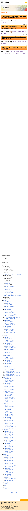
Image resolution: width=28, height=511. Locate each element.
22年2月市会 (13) (7, 288)
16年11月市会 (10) (7, 455)
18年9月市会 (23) (7, 409)
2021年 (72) (5, 300)
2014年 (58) (6, 483)
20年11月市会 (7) (7, 337)
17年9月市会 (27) (7, 435)
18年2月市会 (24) (7, 422)
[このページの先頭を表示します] (24, 500)
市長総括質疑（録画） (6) (10, 292)
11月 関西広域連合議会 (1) (9, 308)
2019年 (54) (5, 377)
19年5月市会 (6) (7, 391)
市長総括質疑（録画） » (21, 53)
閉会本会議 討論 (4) (9, 294)
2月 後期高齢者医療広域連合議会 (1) (12, 334)
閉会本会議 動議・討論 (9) (10, 332)
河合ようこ (14, 31)
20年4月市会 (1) (7, 360)
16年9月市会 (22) (7, 462)
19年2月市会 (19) (7, 395)
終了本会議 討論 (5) (9, 341)
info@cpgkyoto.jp (10, 503)
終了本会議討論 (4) (9, 472)
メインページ (12, 53)
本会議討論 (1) (8, 411)
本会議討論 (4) (8, 327)
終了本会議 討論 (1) (9, 354)
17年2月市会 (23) (7, 448)
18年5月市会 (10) (7, 417)
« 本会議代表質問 (5, 53)
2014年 (19, 31)
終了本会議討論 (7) (9, 460)
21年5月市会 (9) (7, 320)
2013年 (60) (6, 485)
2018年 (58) (5, 403)
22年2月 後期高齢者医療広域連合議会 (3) (12, 295)
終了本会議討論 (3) (9, 434)
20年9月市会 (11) (7, 343)
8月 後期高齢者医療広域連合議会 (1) (12, 317)
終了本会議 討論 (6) (9, 306)
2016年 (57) (5, 454)
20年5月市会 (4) (7, 355)
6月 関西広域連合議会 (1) (9, 318)
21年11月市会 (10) (7, 301)
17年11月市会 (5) (7, 431)
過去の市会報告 (14, 492)
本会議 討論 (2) (8, 283)
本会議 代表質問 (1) (9, 340)
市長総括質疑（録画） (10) (10, 314)
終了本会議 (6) (8, 400)
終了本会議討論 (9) (9, 415)
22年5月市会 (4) (7, 281)
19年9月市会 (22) (7, 383)
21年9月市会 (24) (7, 309)
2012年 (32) (6, 486)
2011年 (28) (6, 488)
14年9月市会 (16, 51)
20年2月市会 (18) (7, 363)
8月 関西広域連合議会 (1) (9, 371)
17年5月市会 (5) (7, 443)
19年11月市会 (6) (7, 378)
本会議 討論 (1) (8, 289)
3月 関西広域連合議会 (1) (9, 374)
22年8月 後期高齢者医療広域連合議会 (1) (12, 274)
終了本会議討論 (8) (9, 420)
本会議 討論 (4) (8, 311)
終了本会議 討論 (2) (9, 286)
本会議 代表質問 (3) (9, 329)
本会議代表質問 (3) (9, 423)
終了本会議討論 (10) (9, 441)
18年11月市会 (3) (7, 405)
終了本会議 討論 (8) (9, 315)
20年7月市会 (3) (7, 351)
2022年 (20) (5, 264)
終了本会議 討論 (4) (9, 349)
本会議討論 (5, 22)
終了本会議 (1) (8, 408)
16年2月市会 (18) (7, 474)
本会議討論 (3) (8, 425)
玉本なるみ (14, 41)
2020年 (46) (5, 335)
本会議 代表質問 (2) (9, 291)
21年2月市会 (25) (7, 326)
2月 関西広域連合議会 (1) (9, 324)
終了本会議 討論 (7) (9, 323)
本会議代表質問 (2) (9, 418)
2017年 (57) (5, 429)
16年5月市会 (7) (7, 468)
